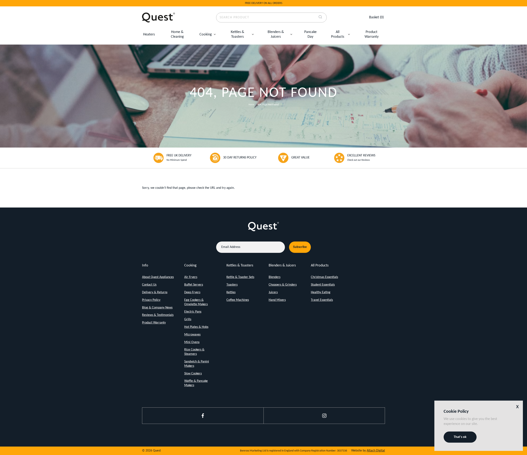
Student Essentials (323, 284)
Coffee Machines (237, 300)
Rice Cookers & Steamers (194, 352)
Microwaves (192, 334)
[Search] (320, 17)
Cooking (205, 34)
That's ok (460, 437)
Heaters (149, 34)
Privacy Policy (151, 300)
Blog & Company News (157, 307)
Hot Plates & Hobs (196, 327)
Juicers (273, 292)
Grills (187, 319)
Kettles (231, 292)
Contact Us (149, 284)
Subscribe (300, 247)
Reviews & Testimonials (158, 315)
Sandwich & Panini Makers (196, 364)
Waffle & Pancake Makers (196, 383)
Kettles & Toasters (237, 34)
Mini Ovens (191, 342)
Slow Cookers (193, 373)
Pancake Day (310, 34)
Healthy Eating (320, 292)
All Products (337, 34)
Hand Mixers (277, 300)
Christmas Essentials (324, 277)
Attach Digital (376, 450)
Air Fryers (190, 277)
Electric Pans (192, 311)
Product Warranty (372, 34)
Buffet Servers (193, 284)
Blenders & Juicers (276, 34)
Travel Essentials (322, 300)
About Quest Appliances (158, 277)
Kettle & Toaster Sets (240, 277)
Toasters (232, 284)
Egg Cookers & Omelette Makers (196, 302)
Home (251, 104)
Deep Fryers (192, 292)
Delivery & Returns (154, 292)
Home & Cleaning (177, 34)
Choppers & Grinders (283, 284)
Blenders (274, 277)
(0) (376, 17)
